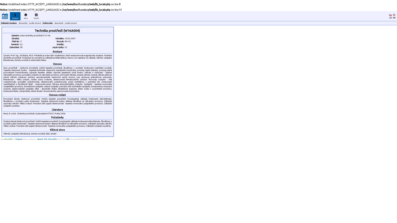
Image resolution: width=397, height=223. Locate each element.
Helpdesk (19, 139)
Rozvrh (36, 18)
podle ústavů (35, 23)
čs (394, 14)
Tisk (45, 139)
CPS (68, 139)
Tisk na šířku (52, 139)
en (394, 17)
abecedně (23, 23)
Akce (26, 18)
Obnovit (40, 139)
